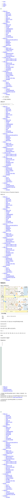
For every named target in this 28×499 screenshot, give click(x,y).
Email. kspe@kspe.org (17, 397)
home (4, 1)
